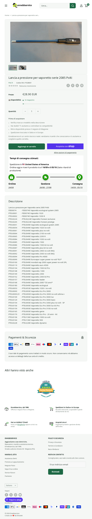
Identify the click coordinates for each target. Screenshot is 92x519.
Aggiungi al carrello (27, 146)
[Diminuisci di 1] (25, 111)
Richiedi (55, 471)
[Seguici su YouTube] (20, 495)
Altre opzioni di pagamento (65, 152)
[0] (86, 5)
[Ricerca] (73, 5)
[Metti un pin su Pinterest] (72, 85)
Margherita (21, 425)
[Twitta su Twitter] (77, 85)
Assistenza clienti (11, 458)
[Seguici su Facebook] (6, 495)
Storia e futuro (10, 473)
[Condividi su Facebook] (68, 85)
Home (7, 15)
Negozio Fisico (10, 465)
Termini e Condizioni (55, 446)
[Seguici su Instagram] (15, 495)
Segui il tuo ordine (11, 469)
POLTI (11, 83)
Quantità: (12, 111)
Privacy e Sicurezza (54, 442)
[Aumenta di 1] (37, 111)
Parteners (8, 476)
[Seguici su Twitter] (11, 495)
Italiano (9, 485)
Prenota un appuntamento (14, 462)
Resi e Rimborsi (53, 449)
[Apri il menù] (6, 6)
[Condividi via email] (81, 85)
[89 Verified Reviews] (46, 398)
